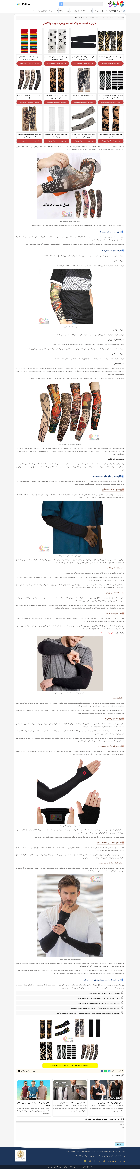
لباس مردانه (105, 18)
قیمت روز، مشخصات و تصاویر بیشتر (110, 63)
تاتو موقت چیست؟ (107, 633)
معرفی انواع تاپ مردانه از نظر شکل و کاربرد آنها (110, 1103)
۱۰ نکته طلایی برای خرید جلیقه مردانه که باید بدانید (73, 1103)
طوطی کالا (121, 18)
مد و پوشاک (113, 18)
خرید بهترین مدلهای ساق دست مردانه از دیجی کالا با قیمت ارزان (70, 1065)
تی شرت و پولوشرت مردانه (93, 18)
